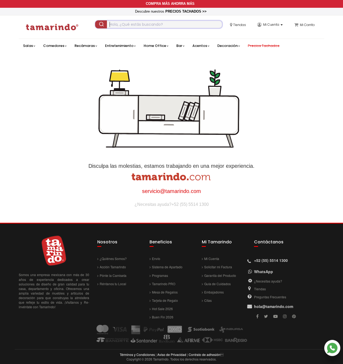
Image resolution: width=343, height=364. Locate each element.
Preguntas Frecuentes (270, 297)
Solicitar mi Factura (218, 267)
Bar (179, 45)
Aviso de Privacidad (171, 354)
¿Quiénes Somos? (113, 258)
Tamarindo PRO (163, 283)
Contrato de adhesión (204, 354)
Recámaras (84, 45)
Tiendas (260, 289)
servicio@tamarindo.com (171, 191)
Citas (208, 300)
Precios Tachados (263, 45)
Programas (160, 275)
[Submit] (101, 24)
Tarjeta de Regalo (165, 300)
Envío (156, 258)
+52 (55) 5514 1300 (190, 204)
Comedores (53, 45)
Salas (28, 45)
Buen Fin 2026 (162, 317)
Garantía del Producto (220, 275)
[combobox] (158, 24)
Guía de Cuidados (217, 283)
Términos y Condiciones (137, 354)
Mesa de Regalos (165, 292)
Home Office (155, 45)
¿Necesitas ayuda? (268, 281)
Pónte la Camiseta (113, 275)
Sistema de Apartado (167, 267)
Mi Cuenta (211, 258)
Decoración (227, 45)
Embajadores (214, 292)
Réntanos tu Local (113, 283)
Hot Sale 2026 (162, 308)
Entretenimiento (119, 45)
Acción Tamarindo (113, 267)
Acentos (199, 45)
